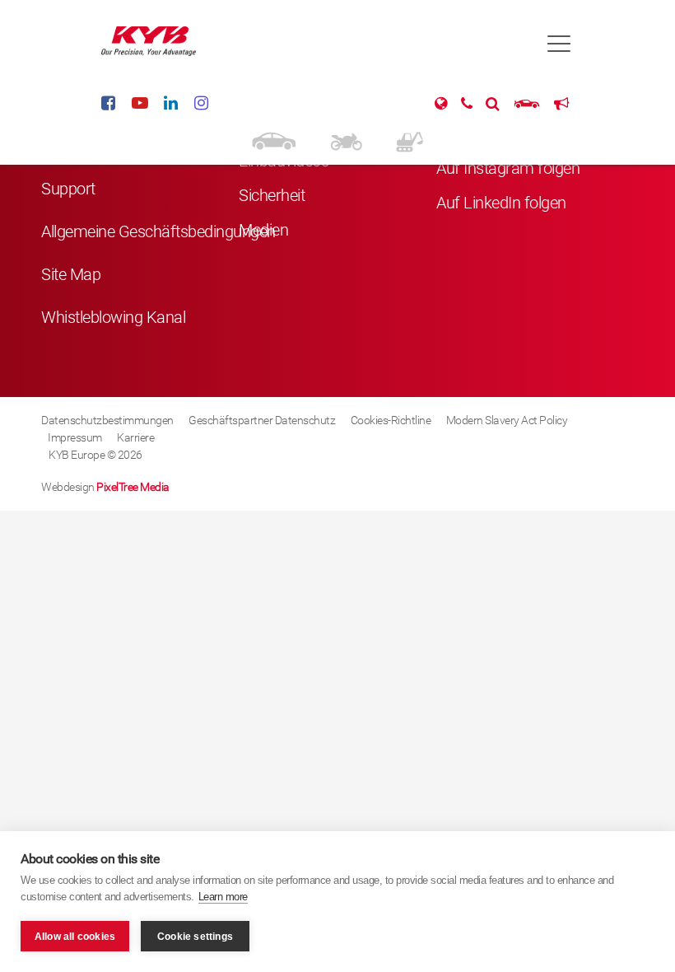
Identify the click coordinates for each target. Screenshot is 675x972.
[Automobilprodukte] (274, 140)
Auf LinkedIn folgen (501, 203)
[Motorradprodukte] (345, 140)
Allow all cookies (75, 936)
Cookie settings (195, 936)
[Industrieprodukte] (409, 140)
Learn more (223, 896)
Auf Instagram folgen (508, 168)
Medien (263, 230)
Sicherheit (272, 195)
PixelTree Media (133, 486)
